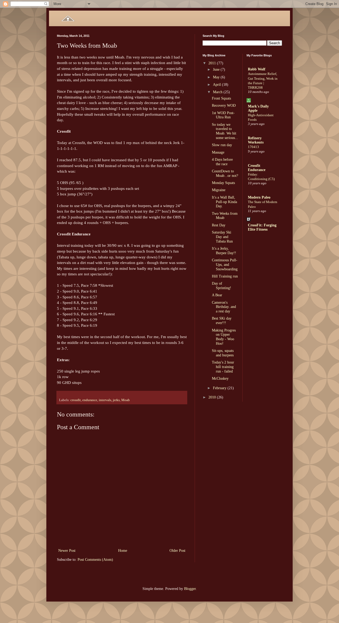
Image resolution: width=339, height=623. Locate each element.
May (217, 77)
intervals (105, 400)
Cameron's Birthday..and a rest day (224, 307)
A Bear (217, 295)
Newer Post (66, 551)
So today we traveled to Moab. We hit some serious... (225, 131)
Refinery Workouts (256, 140)
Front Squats (221, 98)
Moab (125, 400)
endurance (89, 400)
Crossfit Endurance (256, 168)
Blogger (190, 589)
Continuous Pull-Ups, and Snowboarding (225, 264)
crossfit (75, 400)
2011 (212, 63)
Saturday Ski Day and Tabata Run (222, 236)
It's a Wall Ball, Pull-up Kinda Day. (224, 201)
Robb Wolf (256, 69)
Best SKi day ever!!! (221, 320)
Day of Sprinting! (221, 285)
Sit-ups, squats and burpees (223, 353)
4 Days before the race (222, 162)
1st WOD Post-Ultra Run (223, 115)
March (218, 92)
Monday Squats (223, 183)
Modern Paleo (259, 197)
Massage (218, 152)
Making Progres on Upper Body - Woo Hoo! (224, 337)
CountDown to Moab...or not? (225, 173)
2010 (212, 397)
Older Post (177, 551)
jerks (116, 400)
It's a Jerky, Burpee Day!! (224, 250)
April (217, 85)
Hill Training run (225, 276)
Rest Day (218, 225)
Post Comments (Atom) (95, 560)
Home (122, 551)
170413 (253, 147)
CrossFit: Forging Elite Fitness (262, 227)
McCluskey (220, 378)
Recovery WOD (224, 105)
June (217, 69)
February (220, 388)
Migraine (218, 190)
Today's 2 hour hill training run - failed (223, 366)
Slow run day (222, 145)
